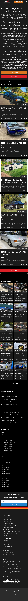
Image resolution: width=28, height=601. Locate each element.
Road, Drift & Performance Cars (11, 525)
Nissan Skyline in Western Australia (10, 412)
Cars (1, 82)
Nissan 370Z (5, 465)
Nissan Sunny (5, 486)
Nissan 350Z (5, 471)
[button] (14, 96)
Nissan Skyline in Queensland (8, 409)
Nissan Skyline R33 (7, 441)
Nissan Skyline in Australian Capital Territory (12, 417)
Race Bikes (6, 529)
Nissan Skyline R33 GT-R (9, 442)
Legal (18, 590)
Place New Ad (6, 540)
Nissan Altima (5, 478)
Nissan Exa (4, 482)
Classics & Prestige (8, 527)
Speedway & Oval (7, 519)
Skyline (11, 82)
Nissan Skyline (5, 435)
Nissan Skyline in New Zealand (9, 394)
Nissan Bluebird (6, 473)
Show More (15, 274)
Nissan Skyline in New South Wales (10, 404)
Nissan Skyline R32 (7, 444)
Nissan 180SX (5, 467)
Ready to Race (6, 550)
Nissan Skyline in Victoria (7, 407)
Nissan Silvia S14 (7, 462)
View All (5, 535)
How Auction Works (8, 552)
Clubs (4, 548)
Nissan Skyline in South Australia (9, 415)
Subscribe (18, 84)
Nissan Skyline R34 (7, 446)
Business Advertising (8, 546)
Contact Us (6, 544)
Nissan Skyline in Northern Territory (10, 422)
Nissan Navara (5, 480)
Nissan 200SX (5, 469)
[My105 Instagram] (15, 594)
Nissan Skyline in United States (9, 396)
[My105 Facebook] (12, 594)
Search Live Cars (14, 76)
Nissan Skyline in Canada (7, 402)
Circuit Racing (6, 517)
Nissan (6, 82)
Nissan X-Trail (5, 484)
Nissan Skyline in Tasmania (8, 420)
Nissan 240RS (5, 477)
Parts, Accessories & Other (10, 533)
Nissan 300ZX (5, 475)
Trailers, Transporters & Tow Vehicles (12, 531)
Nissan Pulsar (5, 455)
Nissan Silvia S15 (7, 461)
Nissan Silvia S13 (7, 459)
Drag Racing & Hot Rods (9, 523)
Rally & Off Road (7, 521)
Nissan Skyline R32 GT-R (9, 437)
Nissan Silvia (5, 457)
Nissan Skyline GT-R (8, 439)
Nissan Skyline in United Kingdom (10, 399)
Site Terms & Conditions (9, 554)
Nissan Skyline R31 (7, 450)
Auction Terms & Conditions (10, 556)
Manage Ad (6, 542)
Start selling (19, 1)
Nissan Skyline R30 (7, 448)
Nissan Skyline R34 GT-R (9, 452)
